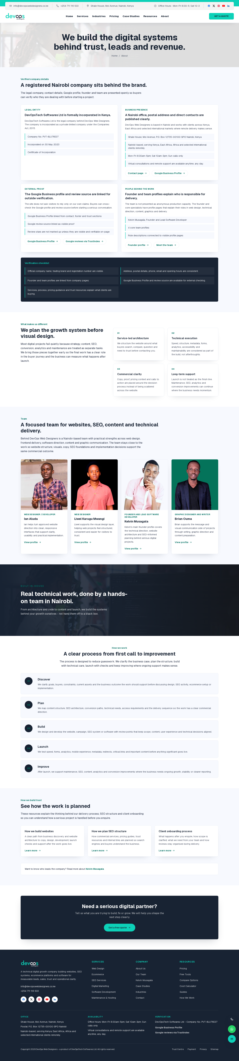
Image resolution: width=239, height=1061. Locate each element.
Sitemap (214, 1049)
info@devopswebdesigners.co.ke (30, 5)
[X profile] (31, 999)
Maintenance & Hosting (104, 997)
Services (82, 16)
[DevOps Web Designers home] (15, 16)
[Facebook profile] (24, 999)
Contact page (135, 173)
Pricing (114, 16)
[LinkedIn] (228, 6)
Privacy (203, 1049)
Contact (140, 997)
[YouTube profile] (47, 999)
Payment (192, 1049)
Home (69, 16)
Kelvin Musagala (95, 868)
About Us (141, 968)
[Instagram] (218, 6)
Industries (99, 16)
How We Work (187, 997)
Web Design (98, 968)
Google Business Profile (168, 173)
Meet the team (164, 245)
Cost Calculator (188, 986)
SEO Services (99, 980)
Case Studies (131, 16)
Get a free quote (117, 927)
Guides (183, 991)
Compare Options (189, 980)
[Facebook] (209, 6)
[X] (213, 6)
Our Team (141, 974)
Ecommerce (98, 974)
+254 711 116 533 (69, 5)
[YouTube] (223, 6)
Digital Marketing (100, 986)
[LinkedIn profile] (55, 999)
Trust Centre (178, 1049)
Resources (150, 16)
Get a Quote (221, 16)
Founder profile (136, 245)
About (165, 16)
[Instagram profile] (39, 999)
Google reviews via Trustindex (83, 241)
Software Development (104, 991)
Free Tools (185, 974)
